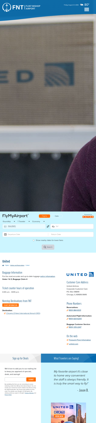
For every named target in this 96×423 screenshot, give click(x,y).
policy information (47, 276)
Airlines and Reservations (17, 265)
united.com (73, 344)
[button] (86, 9)
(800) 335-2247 (75, 327)
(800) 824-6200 (75, 318)
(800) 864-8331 (75, 310)
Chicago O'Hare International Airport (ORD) (23, 313)
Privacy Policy (8, 395)
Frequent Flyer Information (80, 340)
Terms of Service (29, 393)
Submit (31, 379)
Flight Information (10, 305)
